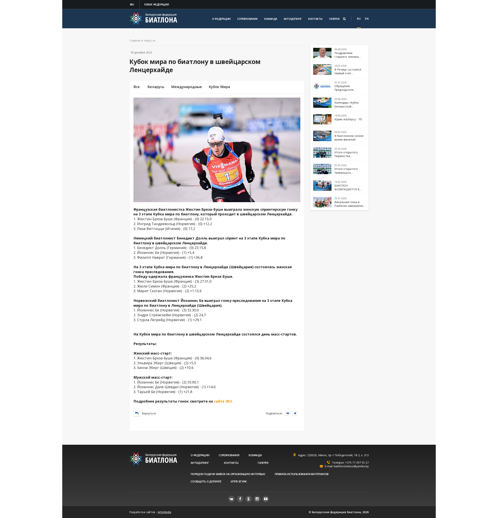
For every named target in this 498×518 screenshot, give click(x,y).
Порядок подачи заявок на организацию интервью (228, 474)
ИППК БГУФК (239, 481)
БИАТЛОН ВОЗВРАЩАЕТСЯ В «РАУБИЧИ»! (346, 189)
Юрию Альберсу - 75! (348, 119)
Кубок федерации (156, 4)
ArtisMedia (164, 512)
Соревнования (247, 19)
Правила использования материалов (302, 474)
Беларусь (155, 87)
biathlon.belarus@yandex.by (351, 466)
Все (136, 87)
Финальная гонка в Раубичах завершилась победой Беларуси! (349, 205)
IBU (132, 4)
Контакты (315, 19)
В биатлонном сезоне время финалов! (349, 137)
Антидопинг (293, 19)
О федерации (221, 19)
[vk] (231, 499)
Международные (186, 87)
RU (359, 18)
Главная (134, 40)
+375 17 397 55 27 (357, 462)
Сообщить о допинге (206, 481)
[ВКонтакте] (288, 413)
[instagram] (257, 499)
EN (367, 18)
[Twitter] (296, 413)
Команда (270, 19)
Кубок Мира (219, 87)
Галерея (334, 19)
